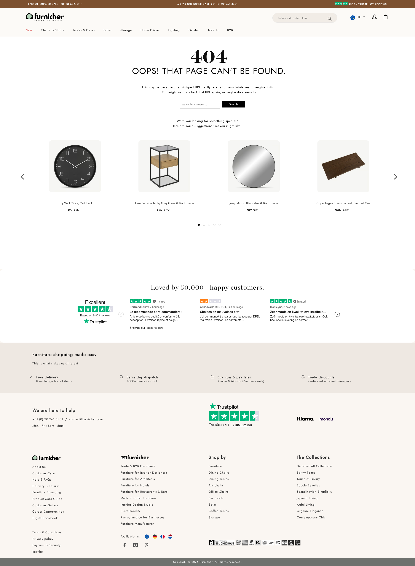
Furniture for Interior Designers (144, 472)
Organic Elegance (310, 511)
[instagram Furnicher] (135, 545)
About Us (39, 467)
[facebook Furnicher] (125, 545)
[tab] (207, 30)
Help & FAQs (41, 479)
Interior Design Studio (137, 504)
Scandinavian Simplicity (314, 491)
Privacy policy (42, 539)
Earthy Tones (306, 472)
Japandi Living (307, 498)
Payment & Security (46, 545)
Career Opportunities (48, 511)
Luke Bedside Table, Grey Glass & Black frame (164, 203)
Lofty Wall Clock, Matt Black (75, 203)
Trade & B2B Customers (138, 466)
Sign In (375, 17)
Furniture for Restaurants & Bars (144, 491)
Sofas (213, 504)
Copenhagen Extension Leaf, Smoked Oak (343, 203)
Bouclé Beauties (308, 485)
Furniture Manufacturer (137, 523)
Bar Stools (216, 498)
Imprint (37, 551)
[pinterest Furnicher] (146, 545)
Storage (214, 517)
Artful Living (306, 504)
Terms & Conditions (47, 532)
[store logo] (45, 17)
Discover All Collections (315, 466)
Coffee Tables (219, 511)
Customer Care (43, 473)
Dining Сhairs (219, 472)
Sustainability (130, 511)
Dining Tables (219, 479)
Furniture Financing (46, 492)
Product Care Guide (47, 499)
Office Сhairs (219, 491)
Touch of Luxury (308, 479)
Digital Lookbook (45, 518)
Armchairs (216, 485)
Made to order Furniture (138, 498)
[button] (357, 17)
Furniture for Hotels (135, 485)
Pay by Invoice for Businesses (142, 517)
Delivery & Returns (46, 486)
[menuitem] (31, 30)
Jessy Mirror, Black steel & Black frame (254, 203)
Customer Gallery (45, 505)
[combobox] (304, 18)
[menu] (207, 30)
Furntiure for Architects (138, 479)
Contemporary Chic (311, 517)
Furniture (215, 466)
